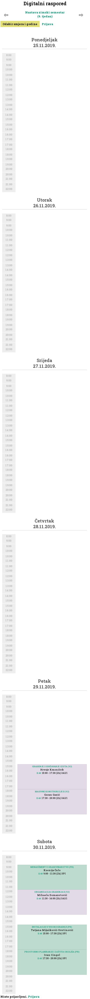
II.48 (39, 773)
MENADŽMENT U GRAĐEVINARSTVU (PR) (52, 867)
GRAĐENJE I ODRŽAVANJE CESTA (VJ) (52, 766)
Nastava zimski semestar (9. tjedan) (44, 14)
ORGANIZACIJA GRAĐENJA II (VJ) (52, 891)
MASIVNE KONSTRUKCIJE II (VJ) (52, 791)
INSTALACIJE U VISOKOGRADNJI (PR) (52, 926)
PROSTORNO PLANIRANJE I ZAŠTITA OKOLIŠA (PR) (52, 951)
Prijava (47, 24)
